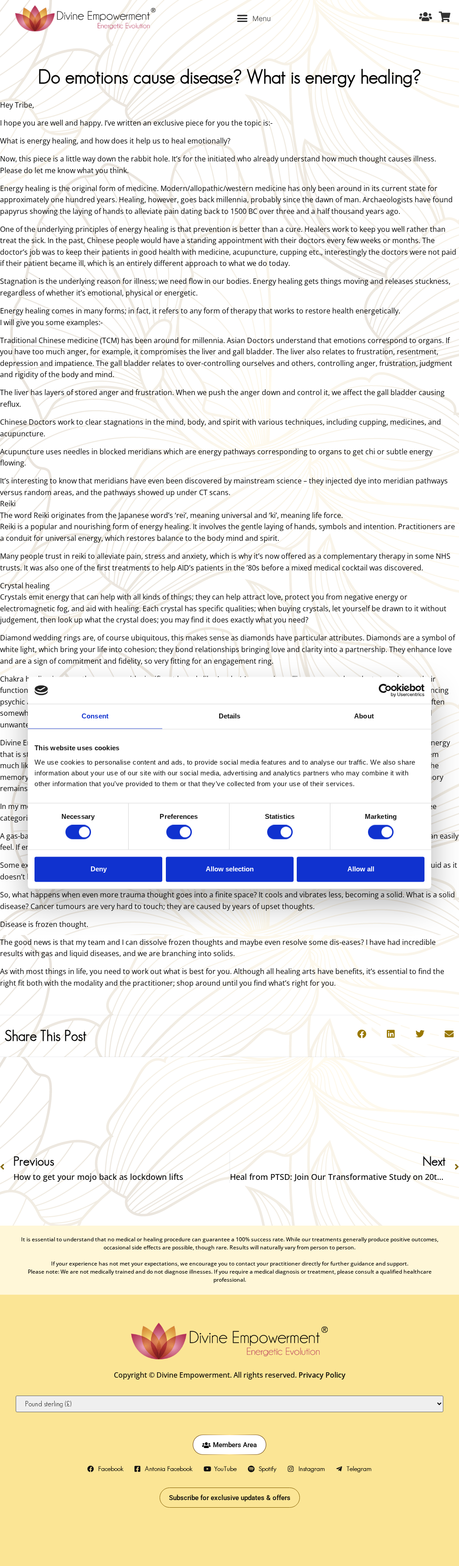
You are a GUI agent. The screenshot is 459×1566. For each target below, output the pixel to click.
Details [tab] (230, 716)
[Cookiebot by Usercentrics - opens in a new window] (385, 690)
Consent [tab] (95, 716)
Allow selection (230, 869)
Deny (99, 869)
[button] (254, 18)
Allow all (360, 869)
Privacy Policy (322, 1375)
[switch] (179, 832)
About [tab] (364, 716)
